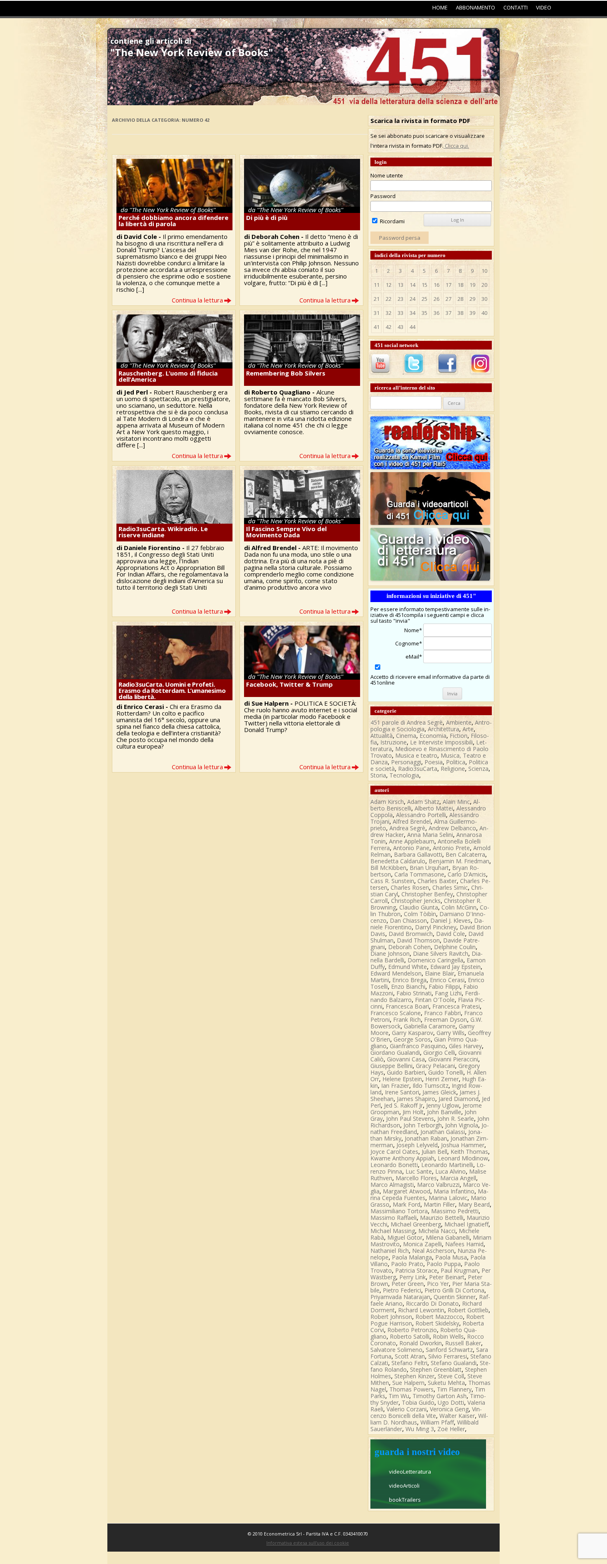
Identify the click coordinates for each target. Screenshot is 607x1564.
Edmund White (407, 967)
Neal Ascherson (433, 1251)
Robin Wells (448, 1336)
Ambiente (459, 722)
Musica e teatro (416, 755)
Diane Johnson (390, 953)
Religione (453, 769)
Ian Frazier (395, 1085)
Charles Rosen (410, 887)
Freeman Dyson (445, 1019)
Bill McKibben (388, 868)
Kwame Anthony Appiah (402, 1158)
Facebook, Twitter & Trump (289, 684)
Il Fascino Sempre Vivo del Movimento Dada (286, 531)
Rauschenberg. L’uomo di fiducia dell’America (168, 376)
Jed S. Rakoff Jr (403, 1105)
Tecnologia (404, 775)
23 (400, 298)
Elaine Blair (439, 973)
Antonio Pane (411, 848)
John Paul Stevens (410, 1118)
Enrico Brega (409, 980)
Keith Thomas (469, 1151)
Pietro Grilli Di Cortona (454, 1290)
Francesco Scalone (395, 1013)
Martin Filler (439, 1204)
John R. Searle (455, 1118)
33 (400, 313)
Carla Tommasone (419, 874)
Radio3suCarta (417, 769)
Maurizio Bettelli (441, 1217)
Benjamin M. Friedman (459, 861)
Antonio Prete (451, 848)
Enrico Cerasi (447, 980)
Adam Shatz (423, 802)
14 (412, 284)
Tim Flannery (454, 1389)
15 (424, 284)
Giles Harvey (465, 1046)
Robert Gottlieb (468, 1310)
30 (484, 298)
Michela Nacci (436, 1231)
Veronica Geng (449, 1409)
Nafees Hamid (464, 1244)
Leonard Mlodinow (463, 1158)
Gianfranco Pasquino (418, 1046)
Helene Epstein (402, 1079)
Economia (433, 735)
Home (440, 7)
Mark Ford (406, 1204)
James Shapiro (416, 1099)
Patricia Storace (416, 1270)
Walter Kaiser (457, 1416)
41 (376, 327)
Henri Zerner (442, 1079)
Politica (455, 762)
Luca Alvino (450, 1171)
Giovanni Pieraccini (453, 1059)
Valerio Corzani (406, 1409)
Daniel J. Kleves (450, 920)
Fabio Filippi (444, 986)
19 (472, 284)
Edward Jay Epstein (455, 967)
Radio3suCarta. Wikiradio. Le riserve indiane (163, 531)
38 (460, 313)
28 (460, 298)
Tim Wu (399, 1396)
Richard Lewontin (421, 1310)
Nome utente (386, 175)
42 (388, 327)
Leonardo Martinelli (447, 1165)
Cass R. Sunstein (392, 881)
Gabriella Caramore (429, 1026)
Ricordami (392, 221)
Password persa (399, 237)
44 (412, 327)
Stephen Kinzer (414, 1376)
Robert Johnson (391, 1317)
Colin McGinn (459, 907)
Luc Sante (418, 1171)
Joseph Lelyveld (417, 1145)
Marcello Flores (416, 1178)
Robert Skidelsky (437, 1323)
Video (543, 7)
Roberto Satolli (409, 1336)
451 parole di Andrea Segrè (406, 722)
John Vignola (461, 1125)
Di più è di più (266, 217)
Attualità (381, 735)
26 (436, 298)
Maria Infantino (454, 1191)
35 (424, 313)
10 (484, 270)
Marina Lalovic (448, 1198)
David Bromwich (411, 934)
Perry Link (412, 1277)
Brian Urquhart (429, 868)
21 (376, 298)
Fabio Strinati (414, 993)
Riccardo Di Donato (432, 1303)
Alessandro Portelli (421, 815)
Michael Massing (392, 1231)
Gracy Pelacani (435, 1066)
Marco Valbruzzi (438, 1184)
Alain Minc (456, 802)
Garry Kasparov (412, 1033)
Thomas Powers (411, 1389)
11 (376, 284)
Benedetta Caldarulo (397, 861)
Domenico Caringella (435, 960)
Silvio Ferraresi (447, 1356)
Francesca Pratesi (456, 1006)
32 (388, 313)
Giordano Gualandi (395, 1052)
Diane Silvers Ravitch (440, 953)
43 (400, 327)
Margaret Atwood (406, 1191)
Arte (468, 729)
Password (383, 196)
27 (448, 298)
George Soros (412, 1039)
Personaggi (406, 762)
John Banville (444, 1112)
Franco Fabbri (442, 1013)
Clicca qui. (456, 145)
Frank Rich (407, 1019)
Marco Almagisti (392, 1184)
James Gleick (439, 1092)
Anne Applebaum (411, 841)
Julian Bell (434, 1151)
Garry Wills (450, 1033)
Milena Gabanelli (447, 1237)
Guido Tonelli (445, 1072)
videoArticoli (404, 1485)
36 (436, 313)
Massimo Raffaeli (393, 1217)
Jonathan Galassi (442, 1132)
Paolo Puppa (444, 1264)
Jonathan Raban (426, 1138)
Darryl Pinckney (435, 927)
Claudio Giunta (418, 907)
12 (388, 284)
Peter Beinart (447, 1277)
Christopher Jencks (416, 901)
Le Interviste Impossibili (441, 742)
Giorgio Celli (439, 1052)
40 (484, 313)
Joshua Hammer (462, 1145)
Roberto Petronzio (412, 1330)
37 (448, 313)
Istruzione (393, 742)
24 (412, 298)
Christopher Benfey (427, 894)
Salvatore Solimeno (396, 1350)
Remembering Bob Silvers (285, 373)
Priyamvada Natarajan (400, 1297)
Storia (378, 775)
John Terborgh (422, 1125)
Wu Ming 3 (419, 1429)
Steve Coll (451, 1376)
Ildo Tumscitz (430, 1085)
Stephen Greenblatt (436, 1369)
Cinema (406, 735)
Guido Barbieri (406, 1072)
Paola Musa (451, 1257)
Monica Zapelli (422, 1244)
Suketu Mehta (446, 1383)
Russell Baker (463, 1343)
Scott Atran (410, 1356)
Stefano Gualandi (454, 1363)
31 (376, 313)
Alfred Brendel (412, 821)
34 (412, 313)
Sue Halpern (408, 1383)
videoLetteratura (410, 1471)
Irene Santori (402, 1092)
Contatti (515, 7)
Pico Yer (438, 1284)
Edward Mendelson (396, 973)
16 (436, 284)
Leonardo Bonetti (394, 1165)
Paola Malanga (412, 1257)
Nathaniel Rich (389, 1251)
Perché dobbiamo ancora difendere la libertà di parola (173, 220)
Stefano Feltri (409, 1363)
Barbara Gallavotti (418, 854)
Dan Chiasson (408, 920)
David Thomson (418, 940)
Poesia (433, 762)
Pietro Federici (402, 1290)
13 (400, 284)
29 (472, 298)
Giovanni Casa (406, 1059)
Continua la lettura (197, 300)
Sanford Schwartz (449, 1350)
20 (484, 284)
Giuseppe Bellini (391, 1066)
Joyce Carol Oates (394, 1151)
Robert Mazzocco (439, 1317)
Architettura (443, 729)
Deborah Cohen (409, 947)
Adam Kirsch (387, 802)
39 (472, 313)
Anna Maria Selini (430, 835)
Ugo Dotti (451, 1402)
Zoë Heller (451, 1429)
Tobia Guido (418, 1402)
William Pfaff (437, 1422)
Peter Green (407, 1284)
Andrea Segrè (407, 828)
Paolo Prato (407, 1264)
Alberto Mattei (434, 808)
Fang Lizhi (448, 993)
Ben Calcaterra (465, 854)
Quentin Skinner (455, 1297)
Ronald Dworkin (420, 1343)
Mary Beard (474, 1204)
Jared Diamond (459, 1099)
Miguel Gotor (404, 1237)
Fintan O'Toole (435, 1000)
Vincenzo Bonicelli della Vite (426, 1412)
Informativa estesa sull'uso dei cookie (307, 1543)
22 (388, 298)
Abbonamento (475, 7)
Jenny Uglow (442, 1105)
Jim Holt (413, 1112)
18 (460, 284)
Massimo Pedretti (455, 1211)
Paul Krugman (459, 1270)
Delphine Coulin (455, 947)
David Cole (450, 934)
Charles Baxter (437, 881)
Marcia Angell (458, 1178)
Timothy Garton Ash (440, 1396)
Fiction (458, 735)
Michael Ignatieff (466, 1224)
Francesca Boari (407, 1006)
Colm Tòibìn (420, 914)
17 (448, 284)
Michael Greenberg (416, 1224)
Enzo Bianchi (408, 986)
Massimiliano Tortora (399, 1211)
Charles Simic (450, 887)
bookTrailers (405, 1499)
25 (424, 298)
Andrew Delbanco (452, 828)
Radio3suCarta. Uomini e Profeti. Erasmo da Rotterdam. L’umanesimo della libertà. (172, 690)
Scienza (478, 769)
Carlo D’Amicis (467, 874)
